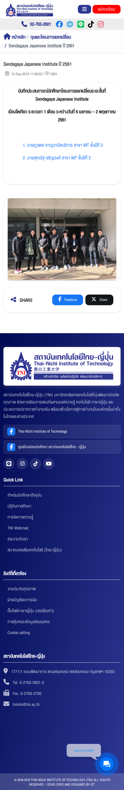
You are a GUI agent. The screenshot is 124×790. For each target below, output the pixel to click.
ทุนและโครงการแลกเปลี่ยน (51, 37)
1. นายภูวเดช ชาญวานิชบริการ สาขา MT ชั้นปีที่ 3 (63, 145)
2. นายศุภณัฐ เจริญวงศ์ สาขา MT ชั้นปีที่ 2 (57, 158)
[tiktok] (35, 463)
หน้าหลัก (18, 37)
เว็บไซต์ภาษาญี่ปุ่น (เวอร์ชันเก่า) (30, 610)
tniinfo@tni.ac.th (26, 704)
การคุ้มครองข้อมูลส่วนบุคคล (28, 621)
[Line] (8, 463)
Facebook (70, 300)
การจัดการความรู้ (20, 517)
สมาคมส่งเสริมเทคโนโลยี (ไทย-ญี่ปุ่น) (34, 549)
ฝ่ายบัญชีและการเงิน (22, 599)
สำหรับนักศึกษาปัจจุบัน (24, 495)
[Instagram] (22, 463)
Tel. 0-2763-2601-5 (28, 682)
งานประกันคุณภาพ (21, 588)
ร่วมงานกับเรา (17, 539)
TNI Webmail (17, 528)
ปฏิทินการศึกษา (19, 506)
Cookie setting (18, 632)
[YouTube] (48, 463)
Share (103, 300)
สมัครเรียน (106, 9)
